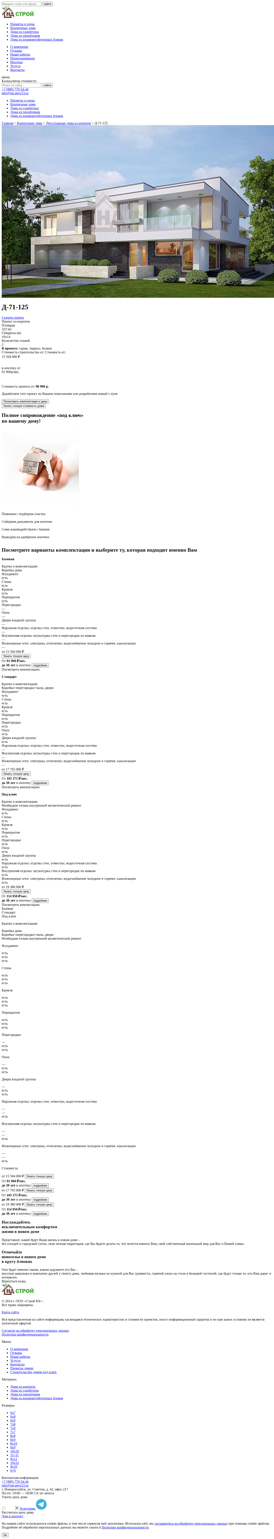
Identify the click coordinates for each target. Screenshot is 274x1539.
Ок (5, 1535)
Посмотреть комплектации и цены (25, 401)
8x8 (12, 1436)
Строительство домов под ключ (33, 1372)
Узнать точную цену (16, 656)
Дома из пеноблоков (25, 35)
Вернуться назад (14, 1281)
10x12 (14, 1463)
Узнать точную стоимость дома (23, 405)
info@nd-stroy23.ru (15, 93)
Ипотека (16, 62)
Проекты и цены (22, 24)
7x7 (12, 1432)
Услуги (15, 66)
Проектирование (22, 58)
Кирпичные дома (23, 28)
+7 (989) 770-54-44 (15, 89)
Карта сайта (10, 1312)
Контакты (17, 70)
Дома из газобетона (24, 32)
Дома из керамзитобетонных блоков (36, 39)
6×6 (13, 1470)
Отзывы (16, 50)
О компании (19, 47)
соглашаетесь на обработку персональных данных (191, 1523)
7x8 (12, 1424)
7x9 (12, 1428)
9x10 (13, 1466)
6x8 (12, 1416)
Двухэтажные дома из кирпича (68, 123)
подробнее (40, 665)
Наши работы (20, 54)
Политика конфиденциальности (25, 1334)
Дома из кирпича (22, 1386)
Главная (7, 123)
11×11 (14, 1455)
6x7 (12, 1413)
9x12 (13, 1459)
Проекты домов (21, 1368)
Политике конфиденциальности (125, 1527)
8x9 (12, 1439)
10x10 (14, 1451)
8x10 (13, 1443)
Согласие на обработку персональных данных (35, 1330)
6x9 (12, 1420)
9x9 (12, 1447)
